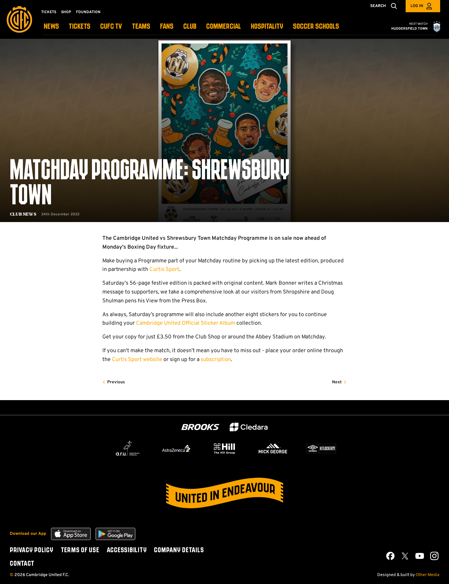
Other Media (427, 575)
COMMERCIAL (223, 27)
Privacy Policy (31, 550)
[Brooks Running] (200, 427)
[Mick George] (273, 448)
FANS (166, 27)
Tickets (48, 12)
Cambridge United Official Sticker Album (185, 323)
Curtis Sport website (137, 359)
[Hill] (224, 448)
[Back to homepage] (19, 19)
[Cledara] (249, 427)
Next (337, 382)
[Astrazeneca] (176, 448)
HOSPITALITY (267, 27)
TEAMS (141, 27)
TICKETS (79, 27)
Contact (22, 564)
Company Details (179, 550)
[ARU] (128, 448)
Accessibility (127, 550)
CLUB (189, 27)
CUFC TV (111, 27)
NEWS (51, 27)
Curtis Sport (164, 269)
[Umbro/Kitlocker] (321, 448)
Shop (66, 12)
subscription (216, 359)
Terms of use (80, 550)
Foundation (88, 12)
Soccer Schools (316, 27)
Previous (116, 382)
